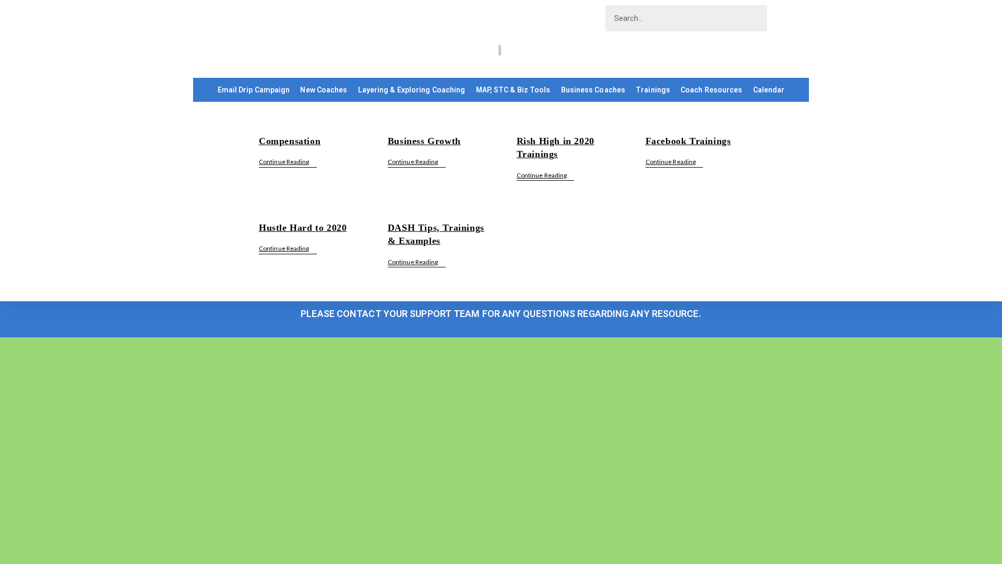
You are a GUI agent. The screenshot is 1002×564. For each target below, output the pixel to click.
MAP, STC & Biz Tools (513, 90)
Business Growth (424, 141)
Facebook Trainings (688, 141)
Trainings (653, 90)
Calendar (769, 90)
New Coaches (323, 90)
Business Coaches (593, 90)
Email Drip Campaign (254, 90)
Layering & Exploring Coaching (412, 90)
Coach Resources (712, 90)
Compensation (289, 141)
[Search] (780, 18)
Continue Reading (288, 162)
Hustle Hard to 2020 (303, 227)
